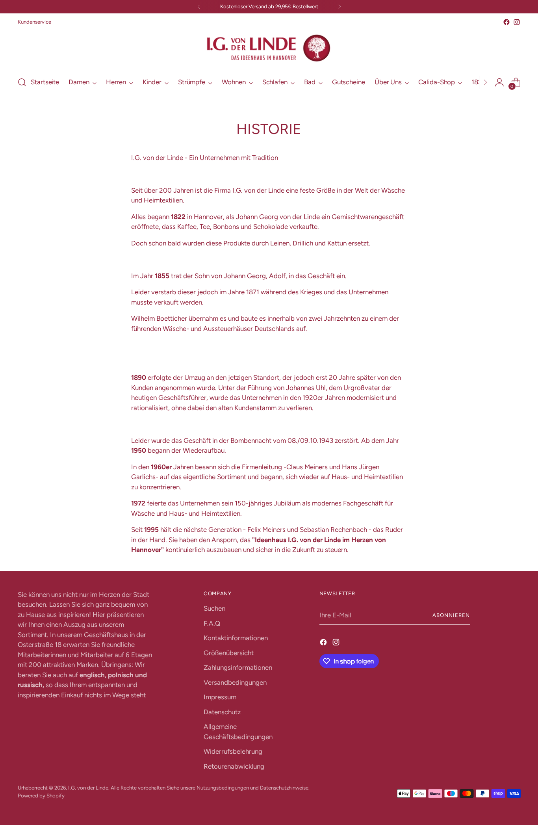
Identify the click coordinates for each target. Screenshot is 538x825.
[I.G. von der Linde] (269, 48)
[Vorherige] (199, 6)
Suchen (214, 608)
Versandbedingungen (235, 682)
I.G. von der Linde (88, 787)
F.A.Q (212, 623)
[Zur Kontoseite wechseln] (499, 82)
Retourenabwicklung (234, 766)
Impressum (220, 697)
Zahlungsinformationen (238, 667)
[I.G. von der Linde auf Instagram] (516, 22)
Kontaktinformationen (236, 638)
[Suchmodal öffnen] (22, 82)
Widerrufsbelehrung (233, 751)
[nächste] (339, 6)
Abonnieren (451, 615)
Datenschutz (222, 712)
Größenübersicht (229, 653)
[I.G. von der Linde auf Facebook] (506, 22)
